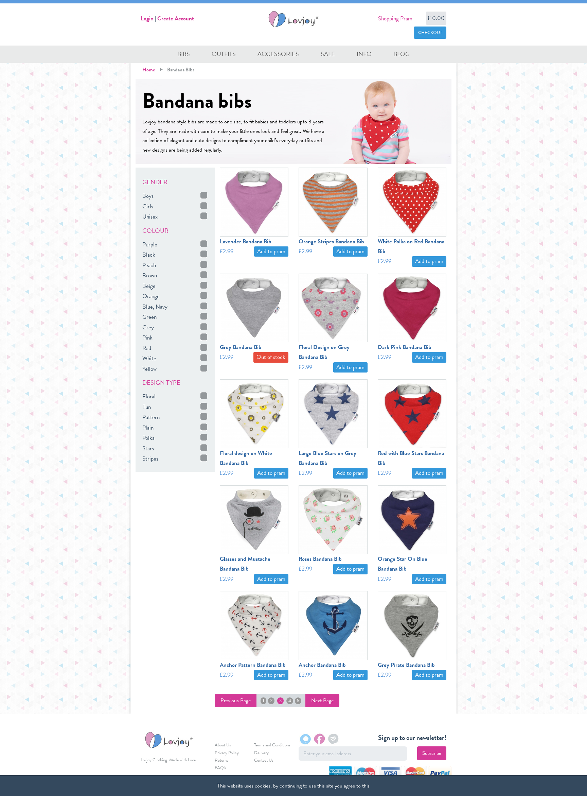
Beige (149, 286)
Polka (148, 438)
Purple (149, 244)
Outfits (224, 53)
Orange (151, 296)
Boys (148, 196)
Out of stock (270, 357)
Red (146, 348)
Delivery (261, 752)
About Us (223, 745)
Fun (146, 407)
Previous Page (235, 700)
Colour (155, 230)
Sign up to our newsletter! (412, 737)
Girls (147, 206)
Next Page (322, 700)
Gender (154, 182)
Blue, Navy (154, 306)
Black (148, 254)
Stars (148, 448)
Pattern (151, 417)
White (149, 358)
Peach (149, 265)
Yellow (149, 369)
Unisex (150, 216)
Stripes (150, 458)
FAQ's (220, 767)
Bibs (183, 53)
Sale (328, 53)
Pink (147, 337)
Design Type (161, 382)
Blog (401, 53)
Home (148, 69)
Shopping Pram (395, 18)
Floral (149, 396)
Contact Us (263, 760)
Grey (148, 327)
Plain (148, 427)
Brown (149, 275)
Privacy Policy (227, 752)
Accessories (278, 53)
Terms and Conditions (272, 745)
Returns (221, 760)
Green (149, 317)
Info (364, 53)
